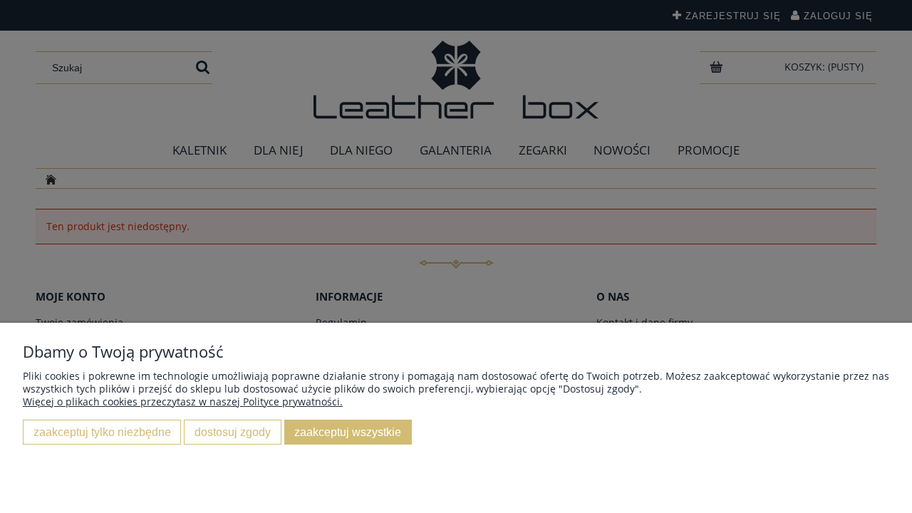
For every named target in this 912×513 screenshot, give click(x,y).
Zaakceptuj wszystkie (347, 431)
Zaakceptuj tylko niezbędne (102, 431)
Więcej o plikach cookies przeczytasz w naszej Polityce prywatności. (183, 401)
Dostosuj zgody (233, 431)
